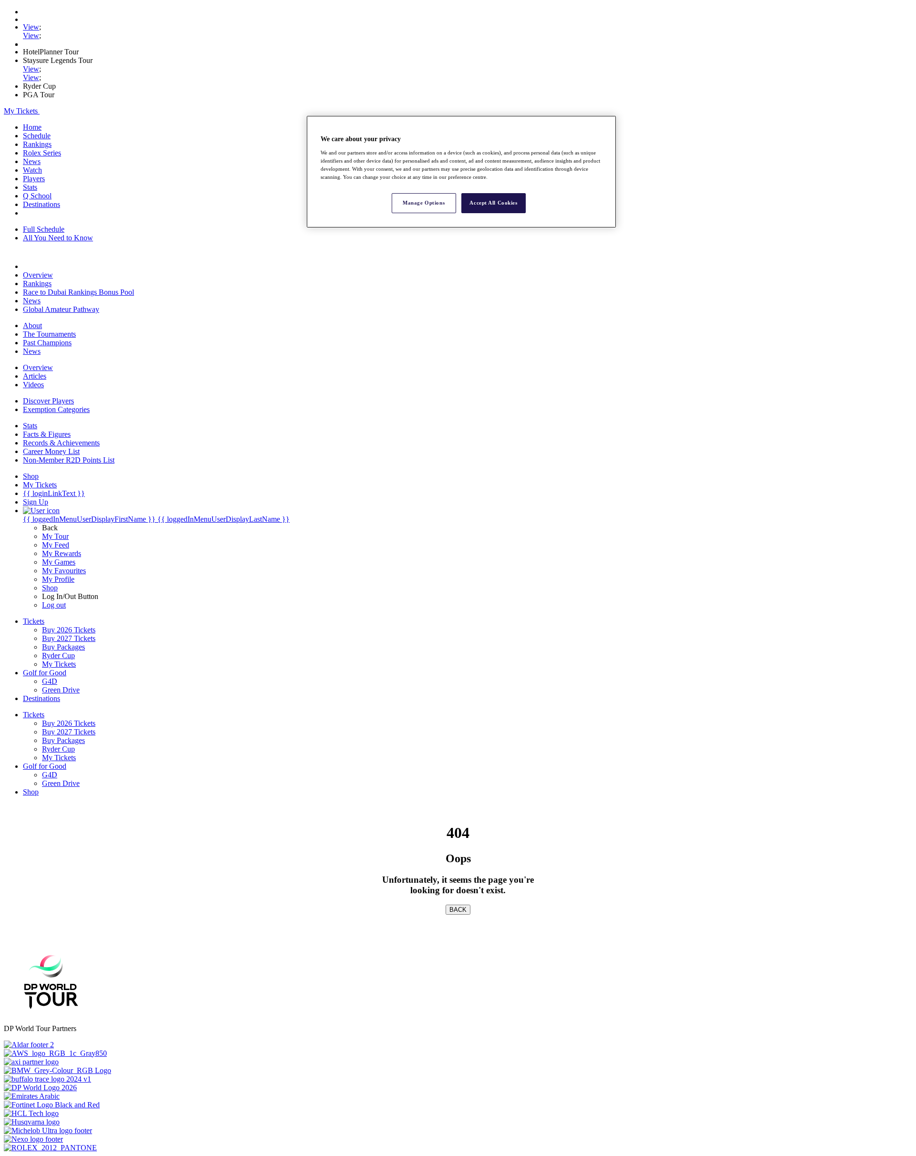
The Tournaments (49, 334)
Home (32, 127)
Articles (34, 376)
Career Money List (51, 451)
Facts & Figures (47, 434)
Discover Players (48, 401)
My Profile (58, 579)
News (32, 161)
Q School (37, 196)
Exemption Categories (56, 409)
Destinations (41, 204)
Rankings (37, 144)
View (31, 27)
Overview (38, 275)
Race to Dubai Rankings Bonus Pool (78, 292)
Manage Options (424, 203)
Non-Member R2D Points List (68, 460)
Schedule (37, 136)
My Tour (55, 536)
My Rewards (61, 553)
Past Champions (47, 343)
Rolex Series (42, 153)
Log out (54, 605)
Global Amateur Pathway (61, 309)
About (32, 325)
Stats (30, 187)
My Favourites (64, 571)
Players (34, 179)
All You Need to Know (58, 238)
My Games (58, 562)
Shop (50, 588)
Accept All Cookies (493, 203)
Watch (32, 170)
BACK (458, 909)
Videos (33, 385)
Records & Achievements (61, 443)
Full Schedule (43, 229)
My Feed (55, 545)
